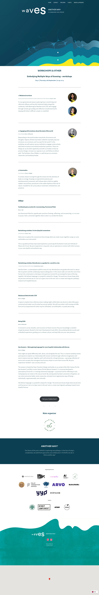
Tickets (70, 2)
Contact (55, 2)
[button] (49, 399)
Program (62, 2)
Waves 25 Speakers (79, 2)
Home (49, 2)
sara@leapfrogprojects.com (49, 547)
